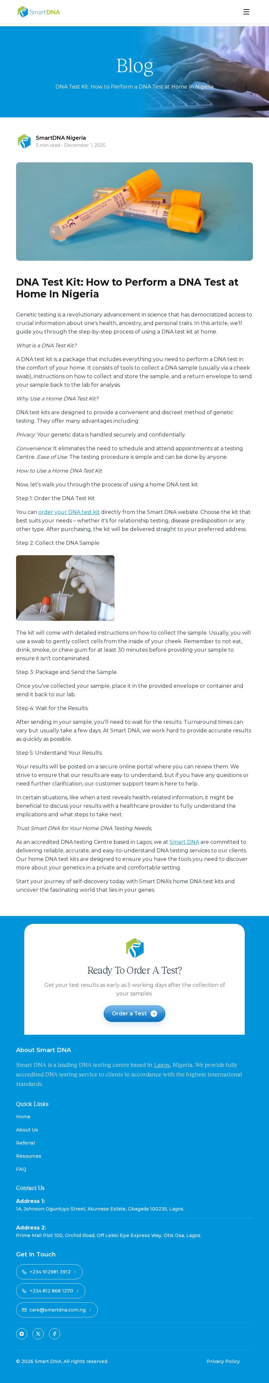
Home (23, 1117)
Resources (28, 1156)
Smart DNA (184, 842)
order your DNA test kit (69, 512)
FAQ (21, 1169)
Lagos (162, 1064)
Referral (25, 1143)
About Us (27, 1130)
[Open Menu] (246, 11)
